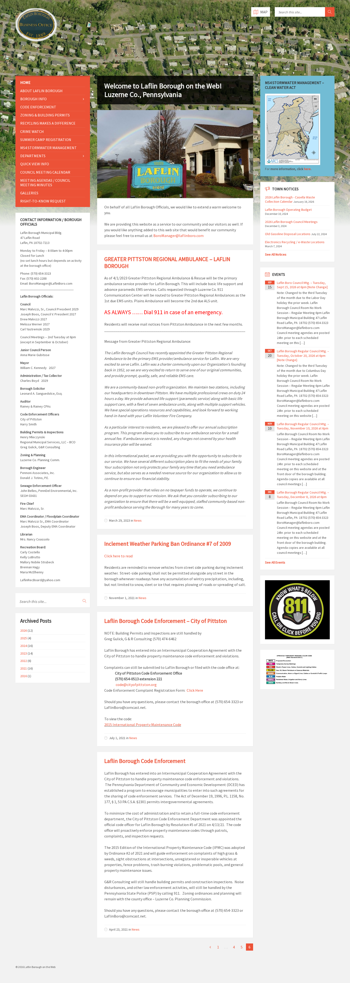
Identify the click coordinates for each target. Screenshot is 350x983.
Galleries (29, 193)
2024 (23, 646)
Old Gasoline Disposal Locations (287, 234)
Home (25, 82)
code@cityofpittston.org (136, 684)
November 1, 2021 (122, 598)
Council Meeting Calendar (45, 172)
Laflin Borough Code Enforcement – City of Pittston (165, 621)
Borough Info (33, 98)
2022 (23, 661)
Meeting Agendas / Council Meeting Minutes (45, 182)
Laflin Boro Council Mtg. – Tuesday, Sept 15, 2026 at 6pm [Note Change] (302, 285)
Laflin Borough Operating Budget (288, 209)
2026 (23, 630)
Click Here (195, 690)
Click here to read (118, 556)
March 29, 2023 (119, 520)
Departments (32, 155)
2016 (23, 676)
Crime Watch (32, 131)
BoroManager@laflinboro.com (178, 235)
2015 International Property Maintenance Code (142, 724)
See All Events (275, 562)
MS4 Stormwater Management (48, 147)
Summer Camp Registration (45, 139)
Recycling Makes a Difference (47, 123)
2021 (23, 668)
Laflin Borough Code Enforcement (144, 761)
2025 (23, 638)
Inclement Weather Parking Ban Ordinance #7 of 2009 (167, 543)
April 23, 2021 (118, 929)
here (307, 169)
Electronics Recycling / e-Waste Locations (295, 242)
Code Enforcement (38, 107)
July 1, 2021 (117, 738)
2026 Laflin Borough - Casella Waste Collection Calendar (290, 199)
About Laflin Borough (41, 90)
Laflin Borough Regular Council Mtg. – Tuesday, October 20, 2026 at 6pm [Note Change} (303, 355)
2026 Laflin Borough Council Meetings (291, 222)
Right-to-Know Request (43, 201)
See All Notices (275, 254)
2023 (23, 653)
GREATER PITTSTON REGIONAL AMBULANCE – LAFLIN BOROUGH (167, 262)
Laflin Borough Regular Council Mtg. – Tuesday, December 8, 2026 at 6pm (303, 494)
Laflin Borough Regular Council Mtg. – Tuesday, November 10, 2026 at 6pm (303, 426)
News (138, 520)
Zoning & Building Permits (45, 115)
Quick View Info (34, 163)
